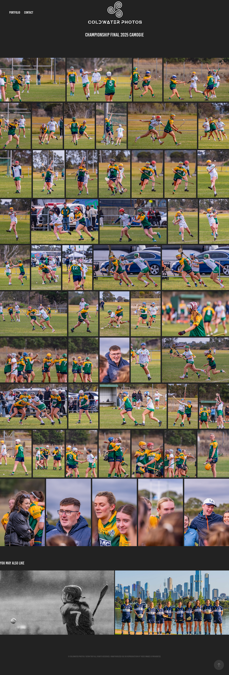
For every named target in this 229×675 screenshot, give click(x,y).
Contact (28, 12)
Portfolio (14, 12)
